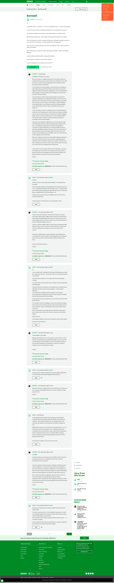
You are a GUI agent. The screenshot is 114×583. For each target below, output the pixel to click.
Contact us (60, 547)
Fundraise (67, 1)
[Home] (30, 1)
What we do (60, 551)
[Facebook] (86, 573)
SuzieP (32, 19)
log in (47, 67)
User (86, 1)
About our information (44, 577)
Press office (60, 558)
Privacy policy (34, 577)
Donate (60, 1)
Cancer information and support (45, 547)
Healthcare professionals (44, 564)
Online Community (52, 1)
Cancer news (23, 553)
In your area (41, 553)
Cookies (39, 577)
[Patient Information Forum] (38, 573)
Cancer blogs (23, 549)
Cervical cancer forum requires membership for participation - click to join (57, 580)
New (81, 9)
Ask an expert (23, 551)
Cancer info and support (40, 1)
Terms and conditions (27, 577)
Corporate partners (61, 556)
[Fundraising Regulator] (31, 573)
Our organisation (61, 553)
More (73, 1)
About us (41, 568)
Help (22, 556)
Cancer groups (24, 547)
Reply (36, 169)
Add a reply (33, 67)
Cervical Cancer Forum (38, 163)
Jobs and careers (61, 549)
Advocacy (41, 560)
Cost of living (41, 549)
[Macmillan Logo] (23, 573)
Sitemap (22, 558)
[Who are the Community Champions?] (40, 161)
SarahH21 (34, 74)
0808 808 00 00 (84, 551)
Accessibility (51, 577)
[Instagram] (93, 573)
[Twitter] (88, 573)
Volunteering (41, 562)
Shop (40, 566)
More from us (42, 543)
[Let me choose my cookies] (2, 580)
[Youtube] (90, 573)
